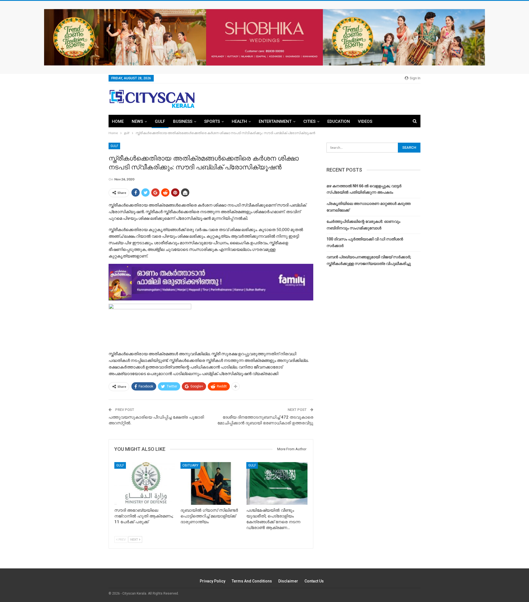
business (182, 121)
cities (309, 121)
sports (212, 121)
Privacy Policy (212, 581)
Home (118, 121)
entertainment (275, 121)
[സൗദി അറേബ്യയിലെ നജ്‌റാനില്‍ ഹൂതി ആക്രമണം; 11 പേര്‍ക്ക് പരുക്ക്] (145, 483)
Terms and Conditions (252, 581)
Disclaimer (288, 581)
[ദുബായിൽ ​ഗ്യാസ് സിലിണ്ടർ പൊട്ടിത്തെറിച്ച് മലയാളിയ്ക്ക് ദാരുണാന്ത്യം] (211, 483)
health (239, 121)
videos (365, 121)
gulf (160, 121)
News (137, 121)
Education (338, 121)
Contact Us (314, 581)
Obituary (190, 465)
